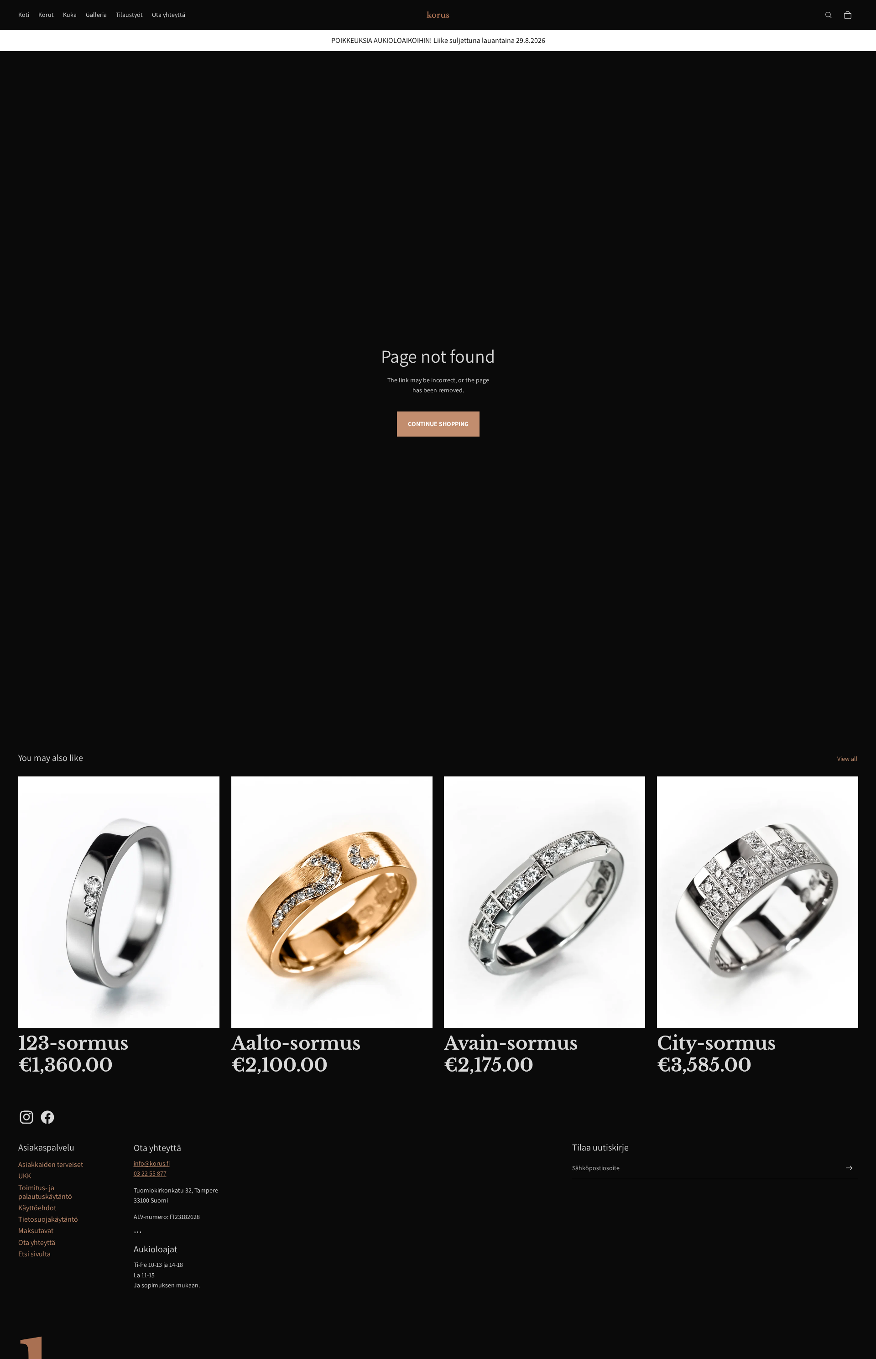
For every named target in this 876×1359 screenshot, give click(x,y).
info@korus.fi (152, 1163)
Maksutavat (35, 1230)
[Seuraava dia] (418, 902)
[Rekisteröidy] (849, 1168)
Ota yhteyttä (36, 1242)
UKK (24, 1176)
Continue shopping (438, 424)
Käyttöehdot (37, 1208)
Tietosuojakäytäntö (48, 1219)
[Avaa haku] (829, 15)
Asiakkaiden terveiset (50, 1164)
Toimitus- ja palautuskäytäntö (45, 1192)
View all (847, 759)
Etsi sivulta (34, 1254)
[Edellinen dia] (245, 902)
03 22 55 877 (150, 1173)
